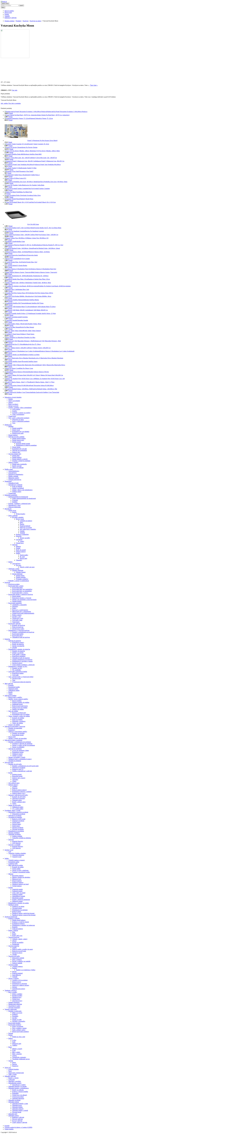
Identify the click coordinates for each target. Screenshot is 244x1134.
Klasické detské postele (23, 443)
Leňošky (14, 786)
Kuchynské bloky (17, 587)
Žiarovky (11, 839)
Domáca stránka (9, 21)
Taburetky (19, 560)
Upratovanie (12, 493)
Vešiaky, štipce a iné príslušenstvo (22, 490)
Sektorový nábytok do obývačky (18, 795)
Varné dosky (16, 622)
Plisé (13, 932)
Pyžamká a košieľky (22, 579)
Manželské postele (17, 898)
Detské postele (16, 442)
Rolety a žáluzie (13, 930)
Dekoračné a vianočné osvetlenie (18, 812)
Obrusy (14, 941)
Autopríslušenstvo (13, 471)
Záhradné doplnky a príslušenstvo (18, 1088)
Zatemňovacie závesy (18, 989)
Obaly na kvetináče (14, 401)
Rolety (14, 934)
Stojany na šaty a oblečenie (20, 870)
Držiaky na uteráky (18, 653)
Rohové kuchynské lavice (20, 706)
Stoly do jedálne (13, 711)
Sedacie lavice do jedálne (19, 707)
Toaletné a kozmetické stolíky (21, 872)
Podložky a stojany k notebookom (18, 581)
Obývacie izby (9, 762)
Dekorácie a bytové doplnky (13, 397)
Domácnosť (8, 481)
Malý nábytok (9, 683)
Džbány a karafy (17, 1049)
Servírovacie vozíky (18, 629)
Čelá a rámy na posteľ (18, 893)
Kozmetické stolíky (14, 687)
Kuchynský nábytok (14, 623)
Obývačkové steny (14, 783)
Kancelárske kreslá (18, 735)
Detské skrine (16, 447)
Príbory (10, 1038)
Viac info (14, 90)
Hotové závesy (16, 982)
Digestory (15, 606)
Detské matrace (13, 435)
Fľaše (14, 1050)
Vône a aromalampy (18, 414)
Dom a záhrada (13, 515)
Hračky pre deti (17, 466)
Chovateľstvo (12, 473)
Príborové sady (16, 1043)
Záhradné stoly (12, 1114)
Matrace (18, 546)
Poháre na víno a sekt (18, 1037)
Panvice (14, 1064)
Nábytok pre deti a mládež (16, 437)
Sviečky (14, 411)
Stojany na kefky (25, 538)
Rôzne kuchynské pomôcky (20, 1031)
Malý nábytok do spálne (15, 865)
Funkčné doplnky (13, 1069)
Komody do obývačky (19, 797)
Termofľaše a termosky (19, 1057)
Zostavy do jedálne (14, 725)
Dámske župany (21, 572)
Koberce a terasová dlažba (20, 1091)
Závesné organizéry (14, 1007)
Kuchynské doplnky (14, 1023)
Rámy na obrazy (13, 404)
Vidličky (14, 1045)
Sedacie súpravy (21, 551)
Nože (13, 1042)
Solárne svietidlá (17, 836)
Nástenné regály (13, 689)
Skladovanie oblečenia (15, 1004)
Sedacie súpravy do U (18, 793)
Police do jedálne (17, 719)
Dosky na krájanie (17, 1026)
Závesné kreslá (16, 1112)
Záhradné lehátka (17, 1107)
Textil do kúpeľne (13, 946)
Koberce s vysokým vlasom (20, 922)
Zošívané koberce (17, 929)
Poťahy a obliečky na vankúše (21, 961)
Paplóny (14, 968)
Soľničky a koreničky (18, 1021)
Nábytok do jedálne (10, 695)
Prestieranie (15, 944)
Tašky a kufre (12, 1074)
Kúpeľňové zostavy (18, 642)
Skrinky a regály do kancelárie (17, 738)
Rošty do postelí (21, 550)
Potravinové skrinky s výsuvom (21, 598)
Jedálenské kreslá (17, 704)
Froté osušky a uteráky (19, 654)
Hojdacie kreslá (17, 774)
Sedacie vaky (16, 452)
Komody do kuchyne (18, 625)
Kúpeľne (7, 639)
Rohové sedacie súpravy (19, 790)
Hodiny (10, 399)
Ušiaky (14, 781)
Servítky (14, 1018)
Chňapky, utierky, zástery (19, 939)
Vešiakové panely (17, 754)
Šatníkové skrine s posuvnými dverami (23, 915)
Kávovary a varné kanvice (20, 610)
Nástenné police (17, 800)
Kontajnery (11, 730)
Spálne (7, 858)
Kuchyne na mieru (35, 21)
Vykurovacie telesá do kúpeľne (21, 682)
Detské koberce (17, 457)
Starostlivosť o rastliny (19, 1085)
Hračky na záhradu (18, 1090)
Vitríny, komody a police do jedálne (19, 716)
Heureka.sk (8, 509)
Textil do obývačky (14, 956)
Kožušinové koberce (18, 923)
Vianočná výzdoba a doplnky (17, 853)
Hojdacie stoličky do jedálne (20, 702)
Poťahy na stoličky (18, 942)
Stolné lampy (16, 826)
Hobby (10, 562)
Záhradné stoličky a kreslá (20, 1110)
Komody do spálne (18, 867)
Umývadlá (15, 675)
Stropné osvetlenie (17, 827)
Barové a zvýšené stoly (19, 713)
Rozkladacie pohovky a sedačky (22, 791)
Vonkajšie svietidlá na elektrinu (21, 838)
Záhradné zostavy (13, 1115)
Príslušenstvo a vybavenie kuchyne (18, 630)
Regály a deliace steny (19, 802)
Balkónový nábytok (10, 17)
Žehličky (15, 502)
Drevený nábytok (17, 1119)
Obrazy (10, 402)
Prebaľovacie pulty (18, 433)
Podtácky (15, 1014)
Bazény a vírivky (13, 1078)
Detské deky (16, 455)
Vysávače (15, 500)
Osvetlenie (19, 539)
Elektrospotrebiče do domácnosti (18, 497)
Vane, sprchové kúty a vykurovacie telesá (20, 677)
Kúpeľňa (18, 536)
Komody (11, 685)
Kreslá (10, 773)
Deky (21, 522)
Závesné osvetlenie (18, 829)
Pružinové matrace (17, 882)
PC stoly (22, 557)
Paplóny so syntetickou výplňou (25, 970)
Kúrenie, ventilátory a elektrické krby (19, 503)
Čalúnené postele (17, 891)
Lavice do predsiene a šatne (20, 750)
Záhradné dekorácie (18, 1098)
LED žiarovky (16, 843)
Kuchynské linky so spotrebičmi (22, 591)
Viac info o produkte (11, 103)
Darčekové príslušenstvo (15, 474)
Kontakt (7, 1125)
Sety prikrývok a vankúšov (28, 529)
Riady (10, 1047)
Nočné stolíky (24, 555)
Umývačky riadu (17, 620)
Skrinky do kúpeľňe (18, 646)
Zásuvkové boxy (17, 1001)
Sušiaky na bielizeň (18, 488)
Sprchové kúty (16, 678)
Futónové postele (17, 894)
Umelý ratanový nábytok (19, 1122)
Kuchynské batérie (17, 634)
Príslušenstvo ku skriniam (20, 910)
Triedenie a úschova (11, 990)
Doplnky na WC (17, 668)
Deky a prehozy (17, 959)
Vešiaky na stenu (17, 755)
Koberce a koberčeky (22, 534)
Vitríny (10, 694)
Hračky (14, 512)
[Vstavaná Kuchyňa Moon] (15, 57)
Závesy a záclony (13, 978)
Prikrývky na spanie (26, 527)
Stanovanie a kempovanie (16, 1073)
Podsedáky (15, 1093)
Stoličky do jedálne (18, 709)
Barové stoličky (9, 11)
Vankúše (7, 16)
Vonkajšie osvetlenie (14, 834)
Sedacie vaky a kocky (18, 778)
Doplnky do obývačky (15, 764)
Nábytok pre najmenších (19, 450)
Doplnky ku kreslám (18, 733)
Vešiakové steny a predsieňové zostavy (20, 759)
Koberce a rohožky (14, 918)
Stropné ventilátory (14, 833)
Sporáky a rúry (16, 617)
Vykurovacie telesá (18, 1097)
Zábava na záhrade (18, 467)
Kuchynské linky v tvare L (20, 593)
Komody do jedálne (18, 718)
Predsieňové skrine (18, 752)
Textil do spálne (13, 965)
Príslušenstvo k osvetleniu (16, 831)
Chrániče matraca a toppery (16, 860)
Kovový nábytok (17, 1121)
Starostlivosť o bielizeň (15, 485)
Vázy (13, 423)
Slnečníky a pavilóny (14, 1081)
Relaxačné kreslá (17, 776)
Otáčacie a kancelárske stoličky (17, 731)
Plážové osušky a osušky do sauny (22, 949)
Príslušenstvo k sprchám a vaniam (22, 661)
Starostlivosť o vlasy (14, 505)
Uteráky (22, 531)
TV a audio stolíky (17, 809)
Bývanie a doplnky (18, 517)
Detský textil (16, 430)
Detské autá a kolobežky (19, 464)
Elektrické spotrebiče (11, 495)
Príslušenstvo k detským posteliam (26, 445)
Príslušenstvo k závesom (19, 983)
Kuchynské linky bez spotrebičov (22, 589)
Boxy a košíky (12, 992)
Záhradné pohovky (18, 1109)
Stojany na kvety (13, 406)
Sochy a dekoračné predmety (21, 421)
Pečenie (10, 1033)
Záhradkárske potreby (15, 1083)
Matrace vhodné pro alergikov (21, 877)
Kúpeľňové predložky (19, 656)
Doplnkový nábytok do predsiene (22, 743)
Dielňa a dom (9, 469)
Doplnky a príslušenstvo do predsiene (19, 742)
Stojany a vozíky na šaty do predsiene (23, 745)
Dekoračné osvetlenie (18, 814)
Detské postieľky (17, 428)
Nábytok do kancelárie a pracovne (15, 726)
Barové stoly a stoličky (15, 697)
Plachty (22, 524)
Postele (7, 14)
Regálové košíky (17, 995)
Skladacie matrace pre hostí (20, 884)
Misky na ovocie (17, 1013)
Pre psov (18, 565)
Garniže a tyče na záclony (20, 980)
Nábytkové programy (18, 798)
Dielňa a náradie (13, 476)
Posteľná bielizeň (25, 526)
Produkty (18, 21)
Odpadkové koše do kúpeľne (21, 658)
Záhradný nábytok (10, 1076)
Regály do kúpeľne (18, 644)
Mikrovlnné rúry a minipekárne (21, 611)
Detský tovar (12, 510)
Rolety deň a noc (17, 935)
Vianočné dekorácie (18, 855)
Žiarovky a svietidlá (14, 845)
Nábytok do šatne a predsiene (13, 740)
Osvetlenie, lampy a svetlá (12, 810)
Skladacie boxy (16, 997)
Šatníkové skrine (13, 905)
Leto (9, 851)
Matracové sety (16, 879)
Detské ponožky (21, 577)
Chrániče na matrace (26, 521)
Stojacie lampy (16, 824)
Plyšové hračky (20, 514)
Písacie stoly (8, 12)
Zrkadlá (14, 647)
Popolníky (15, 1016)
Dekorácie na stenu (18, 419)
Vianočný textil (16, 857)
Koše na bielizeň (17, 486)
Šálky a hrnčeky (17, 1054)
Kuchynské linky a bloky (16, 586)
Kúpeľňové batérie (18, 673)
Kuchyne (25, 21)
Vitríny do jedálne (17, 723)
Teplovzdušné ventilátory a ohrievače (23, 665)
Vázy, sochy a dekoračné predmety (18, 418)
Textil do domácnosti (11, 917)
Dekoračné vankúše (18, 958)
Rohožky (15, 927)
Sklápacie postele (17, 901)
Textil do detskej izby (14, 454)
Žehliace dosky (16, 491)
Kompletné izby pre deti (19, 449)
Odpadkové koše (13, 483)
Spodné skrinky (17, 601)
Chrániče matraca (17, 966)
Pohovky (15, 788)
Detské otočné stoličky (19, 438)
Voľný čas (8, 1067)
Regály (10, 692)
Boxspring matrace (18, 875)
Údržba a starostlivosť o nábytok (22, 771)
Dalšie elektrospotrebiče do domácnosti (24, 498)
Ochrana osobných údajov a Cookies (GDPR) (18, 1127)
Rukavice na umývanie (19, 951)
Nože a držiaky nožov (18, 1030)
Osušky (14, 947)
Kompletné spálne (13, 862)
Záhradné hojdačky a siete (20, 1103)
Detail (11, 113)
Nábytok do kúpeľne (14, 641)
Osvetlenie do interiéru (15, 817)
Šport (10, 1071)
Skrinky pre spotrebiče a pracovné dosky (24, 599)
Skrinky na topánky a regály (16, 757)
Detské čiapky (20, 575)
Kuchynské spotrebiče (15, 603)
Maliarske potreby (13, 478)
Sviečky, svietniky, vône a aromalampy (20, 407)
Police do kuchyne (17, 627)
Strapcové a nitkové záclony (20, 985)
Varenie (10, 1061)
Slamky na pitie (17, 1019)
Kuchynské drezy (17, 635)
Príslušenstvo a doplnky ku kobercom (23, 925)
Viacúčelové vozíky (14, 1006)
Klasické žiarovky (17, 841)
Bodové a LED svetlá (18, 819)
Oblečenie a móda (13, 569)
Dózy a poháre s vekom (19, 1028)
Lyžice (14, 1040)
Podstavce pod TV (17, 769)
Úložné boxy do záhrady (19, 1095)
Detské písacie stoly (18, 440)
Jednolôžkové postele (18, 896)
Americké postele (17, 889)
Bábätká (10, 426)
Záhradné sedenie (13, 1102)
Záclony (14, 987)
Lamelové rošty (13, 863)
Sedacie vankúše (17, 963)
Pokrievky (15, 1066)
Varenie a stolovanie (11, 1009)
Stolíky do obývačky (14, 805)
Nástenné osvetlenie (18, 821)
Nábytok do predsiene (15, 749)
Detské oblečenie (17, 574)
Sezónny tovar (9, 850)
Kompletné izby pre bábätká (20, 431)
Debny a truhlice (17, 994)
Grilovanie (11, 1079)
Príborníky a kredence (18, 721)
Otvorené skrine (17, 908)
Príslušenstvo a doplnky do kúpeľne (19, 649)
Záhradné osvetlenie (14, 1100)
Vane (13, 680)
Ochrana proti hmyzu (14, 479)
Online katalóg (9, 1129)
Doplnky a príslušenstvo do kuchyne (23, 632)
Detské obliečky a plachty (20, 459)
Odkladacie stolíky (14, 690)
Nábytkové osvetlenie (18, 767)
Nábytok (14, 545)
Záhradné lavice (17, 1105)
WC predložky (16, 670)
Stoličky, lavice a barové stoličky (18, 699)
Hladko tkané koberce (18, 920)
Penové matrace (17, 881)
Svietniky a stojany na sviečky (21, 413)
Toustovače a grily (17, 618)
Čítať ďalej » (94, 85)
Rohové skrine (16, 911)
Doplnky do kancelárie (15, 728)
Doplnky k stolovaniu (14, 1011)
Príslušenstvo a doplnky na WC (17, 666)
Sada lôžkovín (16, 975)
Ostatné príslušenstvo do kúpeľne (22, 659)
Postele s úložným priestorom (21, 899)
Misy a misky (16, 1052)
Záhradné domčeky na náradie (17, 1086)
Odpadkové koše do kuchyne (21, 637)
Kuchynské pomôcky (14, 1025)
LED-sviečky (16, 409)
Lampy (22, 541)
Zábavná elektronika (14, 507)
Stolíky (18, 553)
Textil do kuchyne (13, 937)
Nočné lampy (16, 822)
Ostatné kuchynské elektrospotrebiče (23, 613)
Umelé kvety (12, 416)
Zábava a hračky (13, 462)
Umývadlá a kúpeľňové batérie (17, 671)
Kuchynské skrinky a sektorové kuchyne (20, 594)
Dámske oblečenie (17, 570)
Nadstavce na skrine (18, 906)
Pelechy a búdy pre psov (27, 567)
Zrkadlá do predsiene (14, 761)
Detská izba (8, 425)
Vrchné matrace (17, 886)
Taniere (14, 1055)
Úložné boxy (20, 543)
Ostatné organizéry (14, 1002)
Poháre (10, 1035)
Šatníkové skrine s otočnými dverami (23, 913)
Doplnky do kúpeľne (18, 651)
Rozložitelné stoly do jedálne (21, 714)
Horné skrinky (16, 596)
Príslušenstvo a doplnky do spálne (18, 903)
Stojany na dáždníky (18, 747)
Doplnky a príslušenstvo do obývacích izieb (25, 766)
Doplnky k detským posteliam (21, 461)
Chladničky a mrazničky (19, 605)
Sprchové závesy (17, 663)
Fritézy (14, 608)
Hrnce (14, 1062)
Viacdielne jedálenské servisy (21, 1059)
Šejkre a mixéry (17, 615)
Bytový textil (20, 519)
